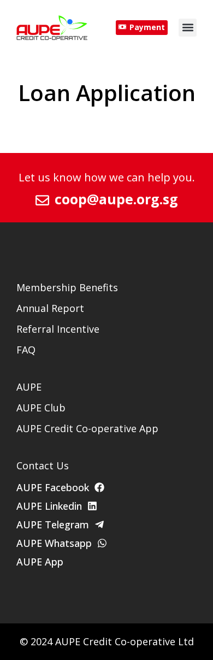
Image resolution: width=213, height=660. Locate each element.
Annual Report (50, 308)
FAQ (26, 349)
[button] (188, 28)
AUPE (29, 386)
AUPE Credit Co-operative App (87, 428)
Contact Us (42, 465)
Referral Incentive (57, 328)
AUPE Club (41, 407)
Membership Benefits (67, 287)
